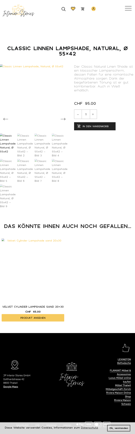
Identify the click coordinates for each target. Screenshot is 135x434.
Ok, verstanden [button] (118, 428)
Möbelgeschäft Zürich (118, 389)
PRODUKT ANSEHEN (32, 317)
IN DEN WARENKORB (96, 126)
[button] (63, 9)
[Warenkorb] (83, 9)
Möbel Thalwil (123, 385)
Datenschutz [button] (89, 427)
